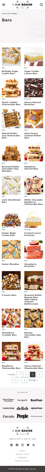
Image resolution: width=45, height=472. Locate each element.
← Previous (11, 375)
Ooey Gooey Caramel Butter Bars (32, 135)
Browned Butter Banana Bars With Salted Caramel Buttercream (33, 299)
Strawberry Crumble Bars (9, 334)
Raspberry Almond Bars (31, 167)
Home (4, 13)
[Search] (41, 4)
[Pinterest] (11, 445)
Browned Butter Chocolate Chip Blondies (10, 168)
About (23, 451)
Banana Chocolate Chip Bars (32, 335)
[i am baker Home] (22, 4)
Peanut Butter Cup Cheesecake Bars (11, 135)
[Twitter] (28, 445)
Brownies (27, 99)
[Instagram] (22, 445)
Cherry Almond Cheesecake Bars (33, 367)
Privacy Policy (22, 461)
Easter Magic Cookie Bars (9, 234)
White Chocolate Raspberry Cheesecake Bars (33, 202)
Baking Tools (22, 454)
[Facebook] (17, 445)
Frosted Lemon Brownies (32, 234)
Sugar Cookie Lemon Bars (31, 72)
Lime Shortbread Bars (11, 201)
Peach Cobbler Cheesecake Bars (11, 103)
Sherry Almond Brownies (32, 103)
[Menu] (3, 4)
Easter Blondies (10, 264)
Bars (9, 13)
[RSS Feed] (33, 445)
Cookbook (22, 458)
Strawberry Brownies (30, 265)
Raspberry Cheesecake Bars (11, 367)
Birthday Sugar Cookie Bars (10, 72)
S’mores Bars (9, 295)
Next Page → (33, 381)
